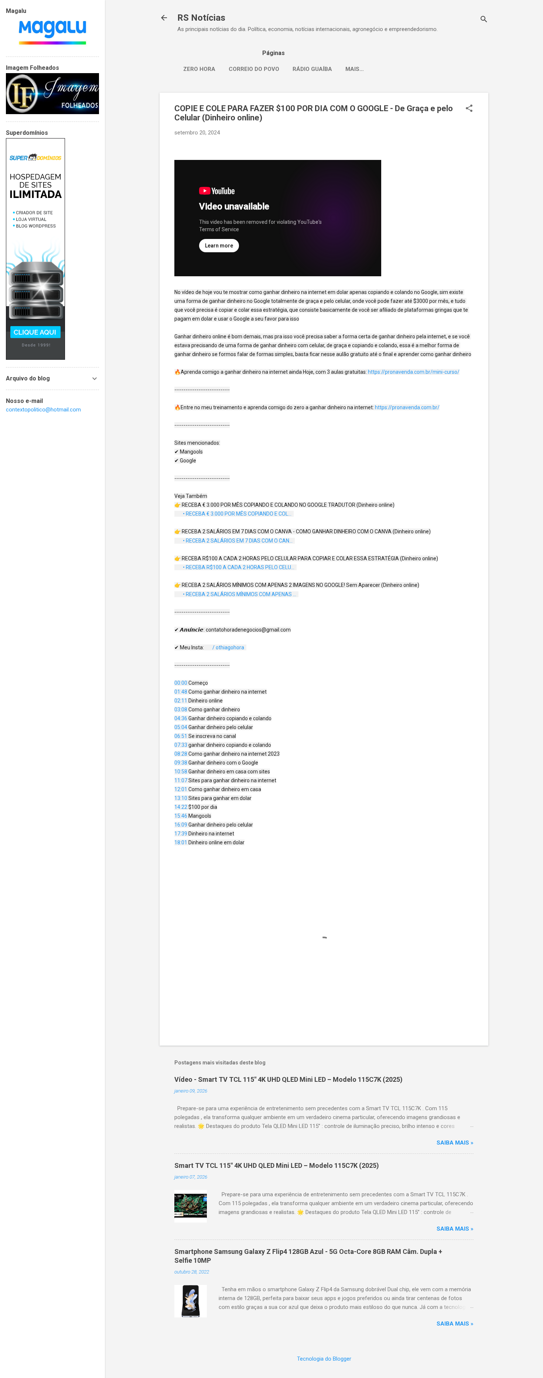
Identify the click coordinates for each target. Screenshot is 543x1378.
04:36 (180, 718)
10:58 (180, 772)
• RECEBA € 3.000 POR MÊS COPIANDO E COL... (238, 514)
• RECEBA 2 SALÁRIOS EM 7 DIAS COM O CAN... (238, 541)
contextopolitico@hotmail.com (43, 409)
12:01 (180, 789)
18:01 (180, 842)
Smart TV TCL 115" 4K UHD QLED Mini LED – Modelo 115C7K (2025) (276, 1165)
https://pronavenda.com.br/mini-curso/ (414, 372)
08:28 (180, 754)
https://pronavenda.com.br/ (407, 407)
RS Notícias (201, 18)
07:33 (180, 745)
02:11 (180, 701)
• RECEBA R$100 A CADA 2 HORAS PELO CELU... (239, 567)
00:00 (180, 683)
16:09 (180, 825)
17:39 (180, 834)
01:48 (180, 692)
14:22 (180, 807)
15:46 (180, 816)
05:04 (180, 727)
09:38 (180, 763)
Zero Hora (199, 69)
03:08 (180, 709)
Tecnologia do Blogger (324, 1358)
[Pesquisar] (483, 20)
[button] (469, 109)
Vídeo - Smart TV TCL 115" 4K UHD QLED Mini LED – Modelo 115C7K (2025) (288, 1079)
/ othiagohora (228, 647)
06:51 (180, 736)
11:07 (180, 780)
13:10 (180, 798)
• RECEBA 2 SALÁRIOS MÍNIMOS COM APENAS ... (240, 594)
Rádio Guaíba (312, 69)
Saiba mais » (455, 1142)
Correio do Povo (254, 69)
